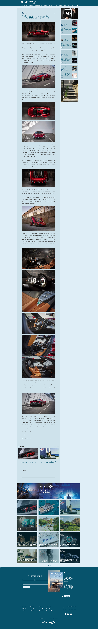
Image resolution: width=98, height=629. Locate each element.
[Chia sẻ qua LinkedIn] (27, 438)
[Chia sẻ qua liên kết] (30, 438)
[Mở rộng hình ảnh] (38, 111)
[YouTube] (71, 614)
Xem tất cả (56, 446)
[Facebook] (65, 614)
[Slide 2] (62, 596)
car (23, 434)
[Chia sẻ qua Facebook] (22, 438)
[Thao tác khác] (54, 13)
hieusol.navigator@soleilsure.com (68, 607)
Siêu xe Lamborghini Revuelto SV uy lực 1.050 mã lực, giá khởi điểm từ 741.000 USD (28, 461)
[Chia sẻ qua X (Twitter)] (25, 438)
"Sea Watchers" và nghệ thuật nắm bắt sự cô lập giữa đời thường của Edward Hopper (48, 461)
